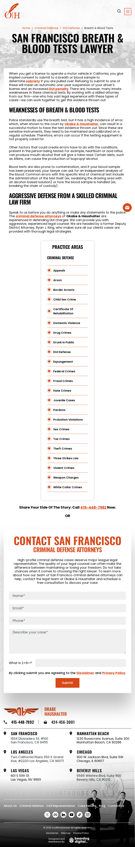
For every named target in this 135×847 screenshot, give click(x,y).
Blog (102, 806)
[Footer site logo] (35, 711)
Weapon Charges (66, 478)
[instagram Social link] (88, 815)
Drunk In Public (63, 342)
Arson (57, 280)
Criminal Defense (31, 806)
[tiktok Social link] (80, 815)
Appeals (59, 271)
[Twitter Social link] (47, 815)
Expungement (63, 362)
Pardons (59, 410)
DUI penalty (58, 89)
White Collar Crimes (67, 487)
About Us (10, 806)
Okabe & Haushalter (81, 124)
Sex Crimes (61, 429)
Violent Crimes (63, 468)
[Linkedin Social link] (63, 815)
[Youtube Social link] (72, 815)
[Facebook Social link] (55, 815)
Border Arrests (63, 290)
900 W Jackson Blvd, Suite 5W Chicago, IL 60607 (100, 759)
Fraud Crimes (63, 381)
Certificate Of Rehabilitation (63, 311)
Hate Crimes (62, 391)
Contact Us (116, 806)
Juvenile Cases (64, 400)
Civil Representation (60, 806)
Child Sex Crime (64, 299)
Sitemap (66, 833)
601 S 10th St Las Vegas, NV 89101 (26, 777)
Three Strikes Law (66, 458)
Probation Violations (68, 420)
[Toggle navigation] (127, 11)
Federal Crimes (64, 371)
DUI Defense (62, 352)
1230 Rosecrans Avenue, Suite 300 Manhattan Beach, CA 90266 (103, 740)
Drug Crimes (62, 333)
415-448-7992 (93, 507)
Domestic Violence (66, 323)
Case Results (87, 806)
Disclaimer (85, 673)
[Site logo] (12, 11)
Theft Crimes (62, 449)
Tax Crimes (61, 439)
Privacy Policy (113, 673)
